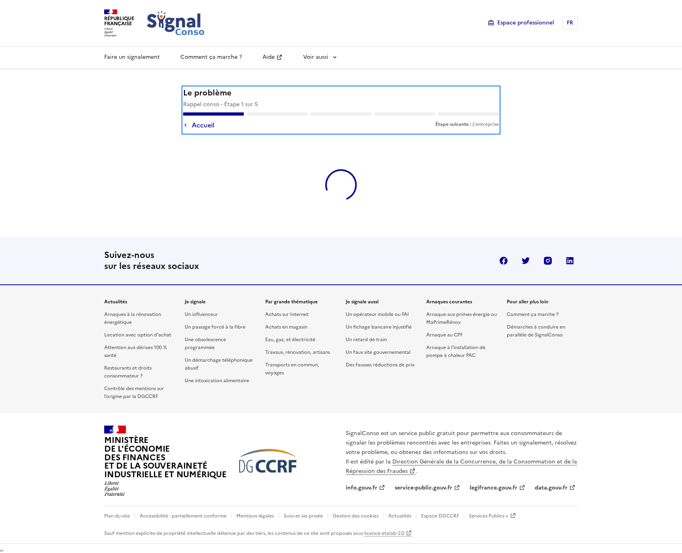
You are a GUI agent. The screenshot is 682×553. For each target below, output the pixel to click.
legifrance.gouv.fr (493, 488)
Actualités (399, 515)
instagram (548, 261)
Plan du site (117, 515)
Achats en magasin (286, 327)
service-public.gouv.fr (423, 488)
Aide (268, 57)
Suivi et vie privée (303, 515)
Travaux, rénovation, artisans (297, 352)
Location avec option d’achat (137, 334)
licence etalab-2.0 (384, 533)
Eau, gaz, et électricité (290, 339)
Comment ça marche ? (211, 57)
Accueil (203, 125)
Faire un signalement (132, 57)
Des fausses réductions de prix (380, 364)
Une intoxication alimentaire (217, 380)
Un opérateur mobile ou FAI (377, 314)
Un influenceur (201, 314)
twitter (526, 261)
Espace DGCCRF (440, 515)
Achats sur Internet (287, 314)
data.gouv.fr (551, 488)
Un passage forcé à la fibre (215, 327)
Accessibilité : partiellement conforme (183, 515)
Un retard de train (366, 339)
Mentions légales (255, 515)
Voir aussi (315, 57)
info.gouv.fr (361, 488)
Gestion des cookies (355, 515)
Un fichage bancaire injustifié (379, 327)
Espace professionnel (525, 23)
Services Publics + (488, 515)
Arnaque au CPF (444, 334)
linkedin (570, 261)
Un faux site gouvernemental (378, 352)
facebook (504, 261)
